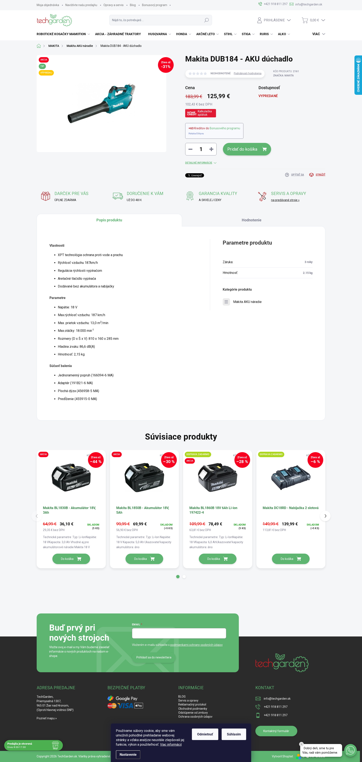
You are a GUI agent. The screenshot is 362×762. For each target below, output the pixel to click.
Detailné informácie (198, 162)
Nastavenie (128, 755)
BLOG (182, 696)
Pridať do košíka (242, 149)
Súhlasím (234, 734)
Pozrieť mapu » (47, 718)
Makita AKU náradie (247, 302)
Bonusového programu (225, 128)
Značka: (283, 75)
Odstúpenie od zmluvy (193, 712)
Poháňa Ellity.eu (196, 133)
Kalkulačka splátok (205, 113)
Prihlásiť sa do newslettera (153, 657)
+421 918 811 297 (275, 706)
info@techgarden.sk (277, 698)
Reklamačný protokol (192, 704)
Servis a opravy (188, 700)
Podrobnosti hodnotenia (247, 73)
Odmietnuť (205, 734)
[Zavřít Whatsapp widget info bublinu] (301, 744)
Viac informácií (171, 745)
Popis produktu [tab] (109, 220)
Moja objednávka (48, 5)
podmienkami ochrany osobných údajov (196, 645)
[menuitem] (64, 34)
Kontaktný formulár (276, 731)
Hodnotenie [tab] (251, 220)
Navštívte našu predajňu (81, 5)
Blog (133, 5)
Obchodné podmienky (192, 708)
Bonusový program (154, 5)
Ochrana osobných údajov (195, 716)
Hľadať (206, 20)
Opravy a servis (113, 5)
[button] (178, 576)
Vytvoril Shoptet (282, 756)
